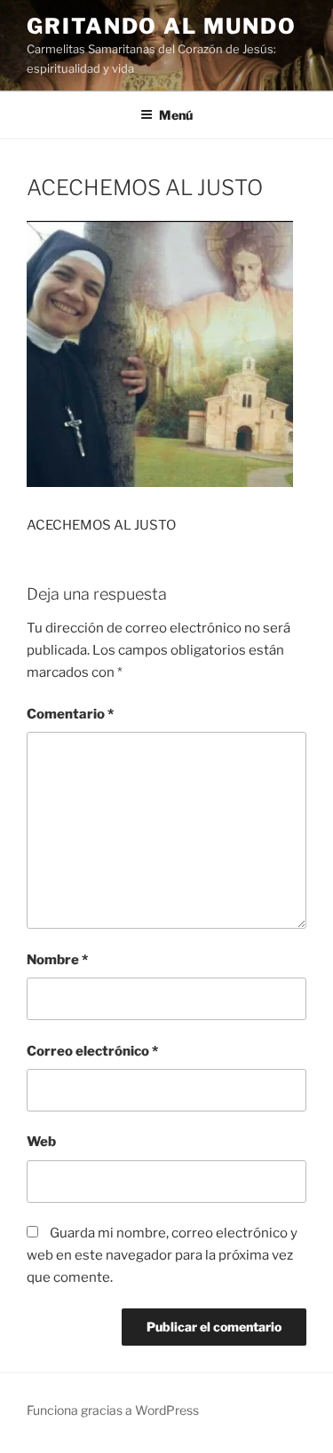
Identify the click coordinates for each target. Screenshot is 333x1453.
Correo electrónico (92, 1051)
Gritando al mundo (162, 26)
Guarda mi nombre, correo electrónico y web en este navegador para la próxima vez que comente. (162, 1255)
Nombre (57, 960)
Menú (176, 114)
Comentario (70, 714)
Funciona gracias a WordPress (113, 1410)
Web (41, 1142)
